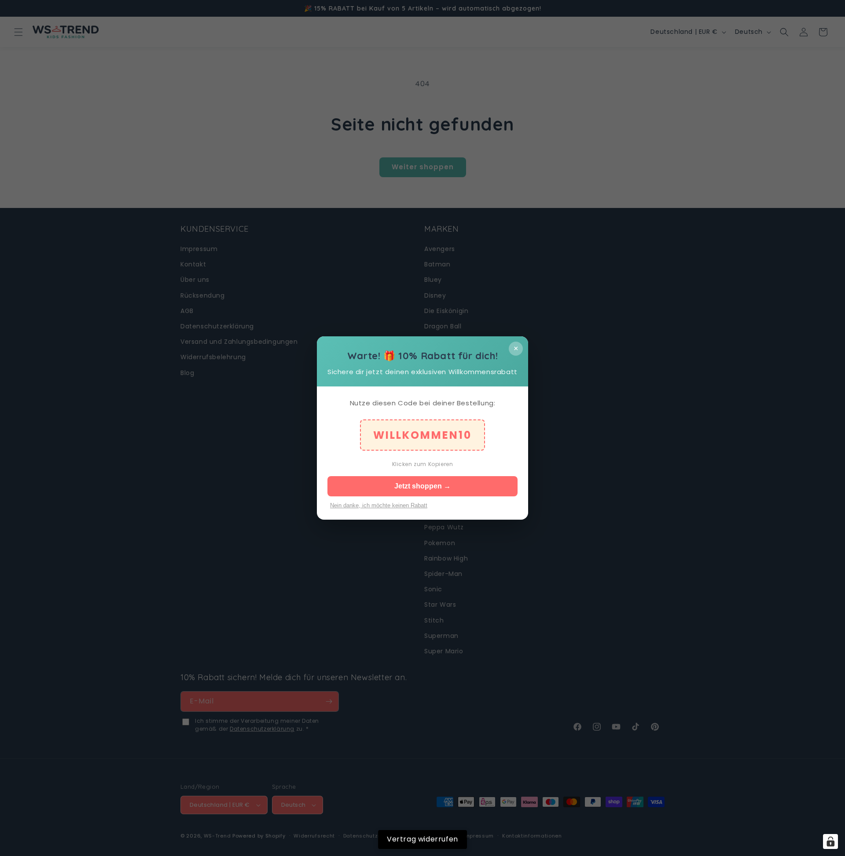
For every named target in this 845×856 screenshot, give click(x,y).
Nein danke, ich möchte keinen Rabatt (378, 505)
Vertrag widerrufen (422, 839)
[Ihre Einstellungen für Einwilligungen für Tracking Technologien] (830, 841)
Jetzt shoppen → (422, 486)
